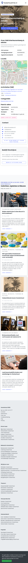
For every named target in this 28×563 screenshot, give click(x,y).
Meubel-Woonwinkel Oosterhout (9, 469)
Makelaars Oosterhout (7, 493)
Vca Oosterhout (5, 503)
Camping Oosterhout (6, 472)
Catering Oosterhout (6, 450)
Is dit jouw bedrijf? (9, 28)
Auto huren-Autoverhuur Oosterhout (10, 518)
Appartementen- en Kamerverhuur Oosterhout (13, 470)
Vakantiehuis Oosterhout (7, 475)
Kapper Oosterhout (6, 434)
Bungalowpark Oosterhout (8, 477)
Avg (2, 419)
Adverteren (4, 413)
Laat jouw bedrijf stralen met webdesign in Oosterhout (12, 373)
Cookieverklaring (5, 417)
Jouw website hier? (8, 137)
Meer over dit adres (8, 117)
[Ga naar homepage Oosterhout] (9, 3)
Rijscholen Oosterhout (7, 429)
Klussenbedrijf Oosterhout (8, 486)
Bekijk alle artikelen (5, 188)
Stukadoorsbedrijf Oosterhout (9, 457)
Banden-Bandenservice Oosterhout (10, 520)
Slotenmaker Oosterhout (7, 524)
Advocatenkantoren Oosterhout (9, 522)
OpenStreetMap (24, 84)
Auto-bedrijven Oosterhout (8, 517)
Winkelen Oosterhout (6, 467)
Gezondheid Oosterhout (7, 436)
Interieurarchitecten (10, 95)
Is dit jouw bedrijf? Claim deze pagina (14, 141)
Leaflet (18, 84)
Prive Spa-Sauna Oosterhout (8, 534)
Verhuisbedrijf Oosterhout (8, 458)
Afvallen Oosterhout (6, 438)
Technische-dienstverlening (11, 209)
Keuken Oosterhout (6, 501)
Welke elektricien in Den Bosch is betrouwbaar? (13, 212)
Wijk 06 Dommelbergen (10, 131)
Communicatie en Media (10, 333)
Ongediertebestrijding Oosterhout (10, 539)
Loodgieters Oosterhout (7, 455)
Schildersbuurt (8, 129)
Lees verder (6, 228)
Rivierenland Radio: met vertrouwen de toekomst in (11, 336)
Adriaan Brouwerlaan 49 (8, 23)
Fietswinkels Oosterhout (7, 431)
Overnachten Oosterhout (7, 474)
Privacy (3, 420)
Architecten (7, 93)
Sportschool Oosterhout (7, 508)
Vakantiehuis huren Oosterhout (13, 298)
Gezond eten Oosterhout (7, 439)
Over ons (3, 415)
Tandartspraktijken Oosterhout (9, 453)
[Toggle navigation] (25, 3)
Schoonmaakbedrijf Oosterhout (9, 491)
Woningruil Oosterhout (7, 532)
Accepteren (7, 560)
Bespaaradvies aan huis (7, 14)
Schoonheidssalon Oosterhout (9, 451)
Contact (3, 412)
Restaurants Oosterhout (7, 448)
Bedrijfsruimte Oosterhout (8, 537)
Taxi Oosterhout (5, 432)
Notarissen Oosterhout (7, 487)
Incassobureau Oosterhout (8, 536)
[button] (14, 72)
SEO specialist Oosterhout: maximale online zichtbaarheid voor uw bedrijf (13, 255)
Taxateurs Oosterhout (7, 489)
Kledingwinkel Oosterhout (7, 505)
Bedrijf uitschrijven (14, 162)
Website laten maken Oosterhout (10, 506)
